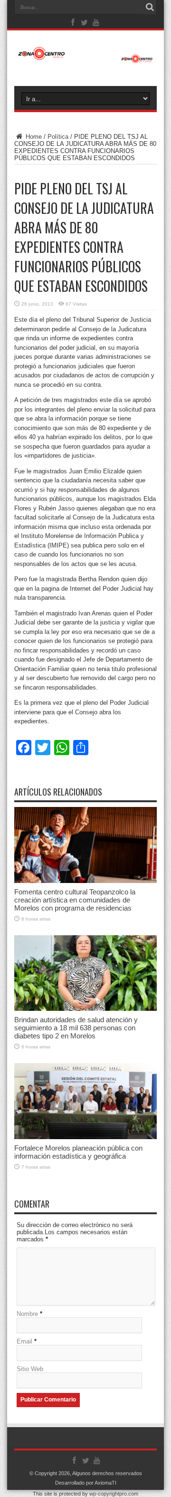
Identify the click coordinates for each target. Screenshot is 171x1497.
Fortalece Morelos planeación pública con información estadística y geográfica (78, 1152)
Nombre (27, 1313)
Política (58, 136)
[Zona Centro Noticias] (85, 58)
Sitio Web (30, 1368)
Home (33, 136)
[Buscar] (149, 7)
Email (24, 1341)
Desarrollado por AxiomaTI (85, 1483)
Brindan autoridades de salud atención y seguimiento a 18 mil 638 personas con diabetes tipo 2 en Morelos (76, 1028)
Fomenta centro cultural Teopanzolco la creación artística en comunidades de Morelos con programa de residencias (74, 900)
